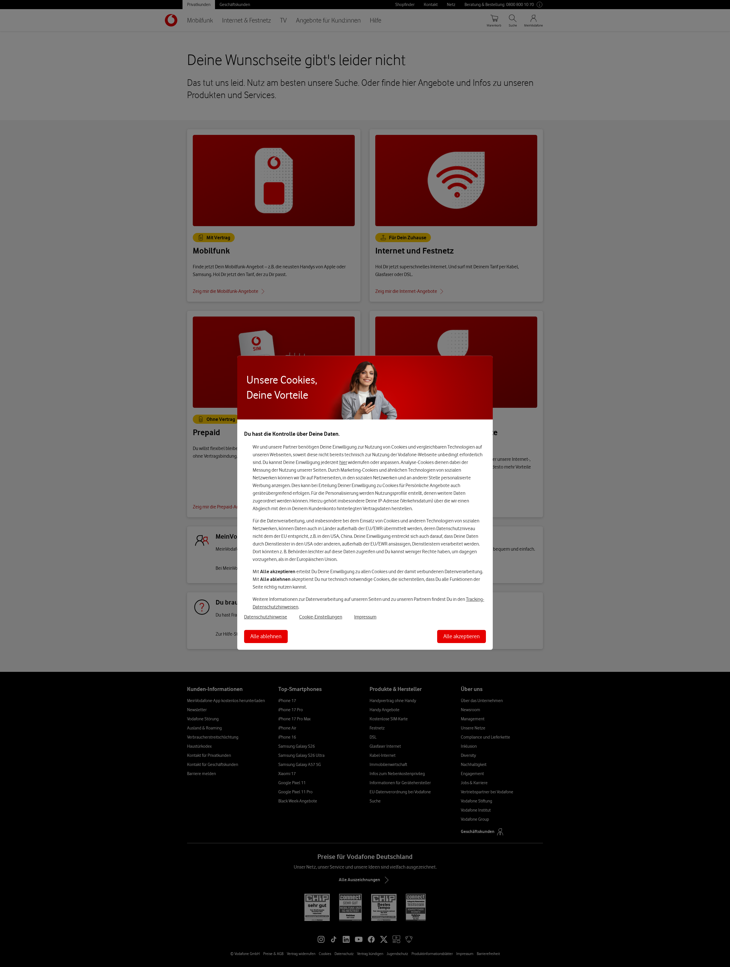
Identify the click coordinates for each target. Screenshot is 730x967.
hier (343, 462)
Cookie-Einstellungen (320, 617)
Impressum (365, 617)
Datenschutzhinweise (265, 617)
